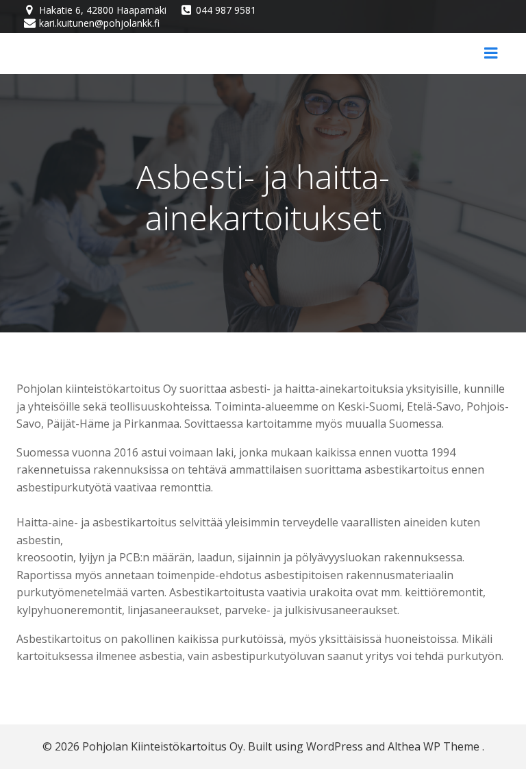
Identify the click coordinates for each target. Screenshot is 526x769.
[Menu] (491, 53)
